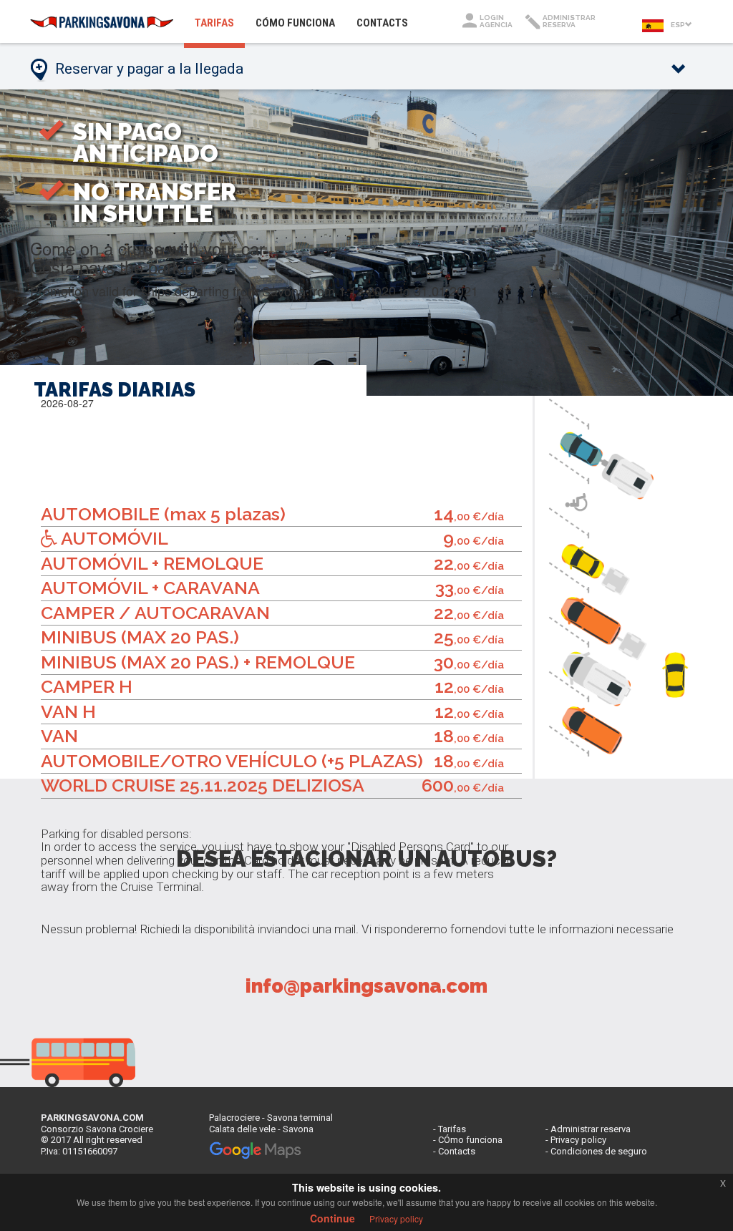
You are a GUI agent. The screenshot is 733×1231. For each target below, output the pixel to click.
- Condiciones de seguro (596, 1151)
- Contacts (454, 1151)
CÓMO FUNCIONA (295, 22)
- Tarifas (449, 1129)
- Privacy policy (575, 1139)
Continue (332, 1218)
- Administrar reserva (588, 1129)
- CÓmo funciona (468, 1139)
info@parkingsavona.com (366, 986)
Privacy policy (396, 1218)
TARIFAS (220, 22)
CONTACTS (382, 22)
